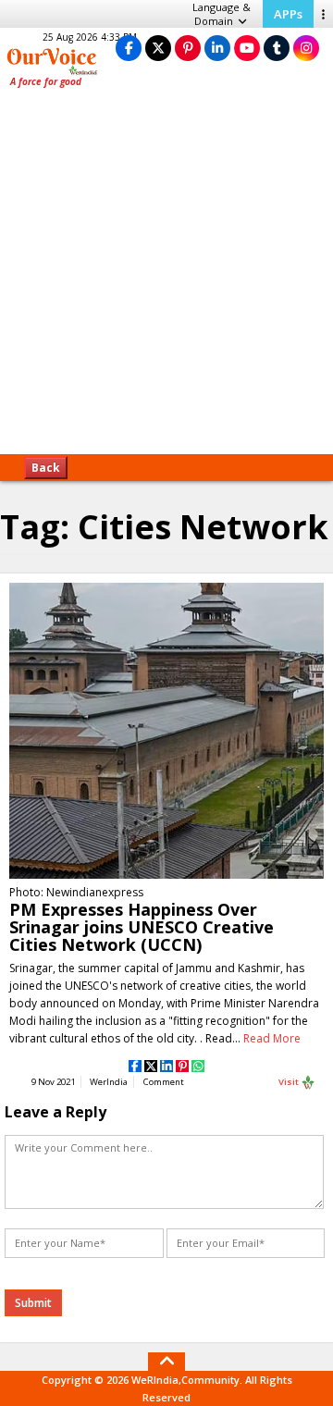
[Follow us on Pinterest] (188, 47)
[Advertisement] (166, 277)
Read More (272, 1038)
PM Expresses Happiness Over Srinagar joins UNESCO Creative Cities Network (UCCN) (141, 927)
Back (45, 467)
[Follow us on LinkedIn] (217, 47)
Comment (163, 1082)
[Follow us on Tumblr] (277, 47)
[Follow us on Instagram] (306, 47)
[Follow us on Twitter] (158, 47)
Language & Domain (221, 14)
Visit (289, 1082)
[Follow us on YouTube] (247, 47)
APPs (288, 14)
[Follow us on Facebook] (129, 47)
